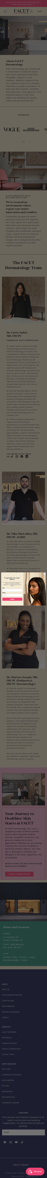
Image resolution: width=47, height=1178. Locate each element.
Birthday (3, 592)
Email (3, 588)
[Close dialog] (44, 574)
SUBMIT (12, 599)
